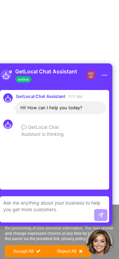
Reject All (66, 251)
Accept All (23, 251)
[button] (99, 242)
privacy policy (73, 238)
